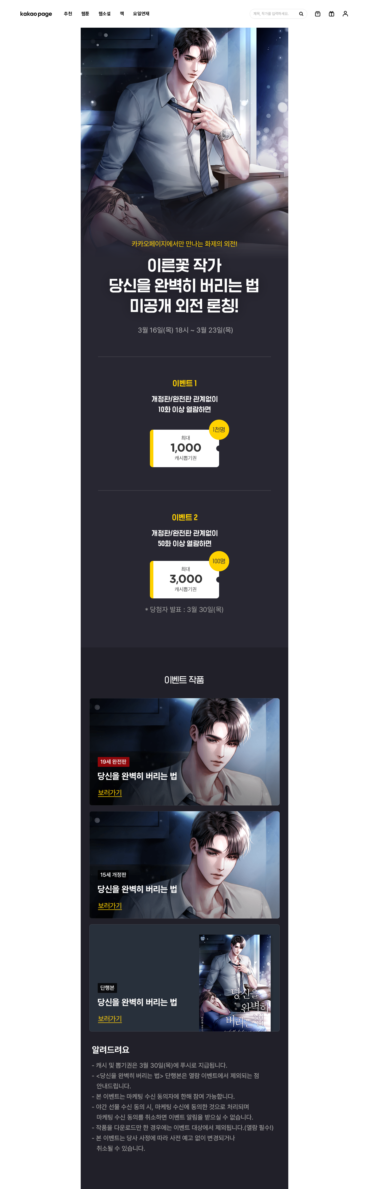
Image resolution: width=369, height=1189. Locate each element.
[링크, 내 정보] (345, 13)
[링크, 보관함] (317, 13)
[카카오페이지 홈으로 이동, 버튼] (36, 13)
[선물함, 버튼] (331, 13)
